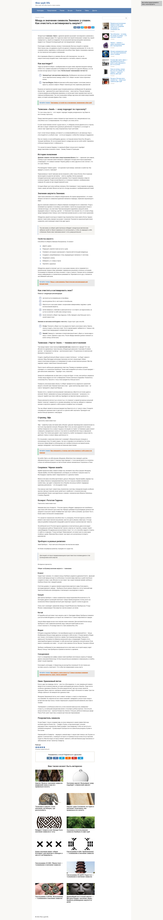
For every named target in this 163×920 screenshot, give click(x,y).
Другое (94, 10)
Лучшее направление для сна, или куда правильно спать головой (118, 53)
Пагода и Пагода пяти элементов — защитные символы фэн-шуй (118, 80)
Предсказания (51, 10)
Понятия (78, 10)
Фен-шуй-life (42, 3)
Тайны (87, 10)
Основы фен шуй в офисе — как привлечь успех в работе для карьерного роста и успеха (119, 62)
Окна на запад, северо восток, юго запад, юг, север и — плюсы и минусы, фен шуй (117, 71)
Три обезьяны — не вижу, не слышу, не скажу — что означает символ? (118, 35)
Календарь (40, 10)
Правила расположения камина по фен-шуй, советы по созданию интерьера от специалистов (118, 26)
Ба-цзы (70, 10)
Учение (62, 10)
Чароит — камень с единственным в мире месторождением (117, 44)
